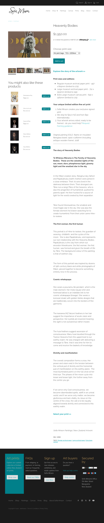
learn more (93, 40)
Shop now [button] (12, 477)
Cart (97, 2)
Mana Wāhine (26, 134)
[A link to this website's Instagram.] (82, 500)
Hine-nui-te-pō (27, 108)
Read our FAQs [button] (33, 477)
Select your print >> (62, 414)
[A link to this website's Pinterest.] (89, 500)
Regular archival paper (65, 440)
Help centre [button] (69, 477)
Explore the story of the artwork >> (69, 71)
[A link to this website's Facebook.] (78, 500)
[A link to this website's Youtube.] (93, 500)
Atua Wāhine (26, 147)
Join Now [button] (49, 480)
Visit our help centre (70, 470)
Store (10, 21)
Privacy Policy (44, 508)
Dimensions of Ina (27, 95)
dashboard (23, 508)
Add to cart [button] (59, 61)
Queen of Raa (26, 121)
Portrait (16, 21)
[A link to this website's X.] (86, 500)
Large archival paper (78, 440)
